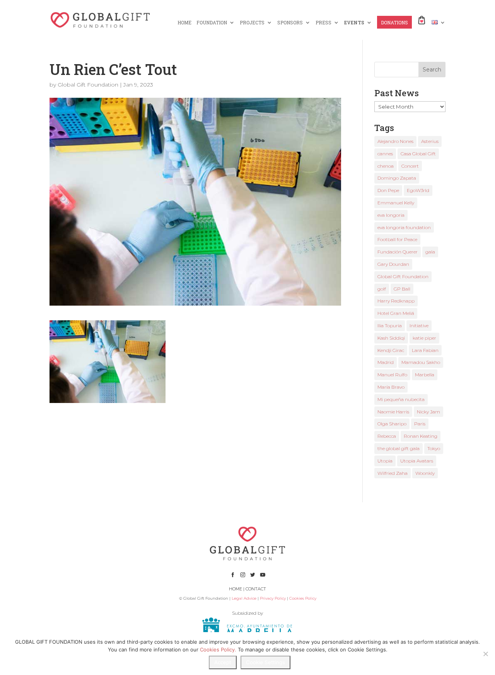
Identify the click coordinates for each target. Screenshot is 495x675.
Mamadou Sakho (420, 362)
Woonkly (425, 473)
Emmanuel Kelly (395, 203)
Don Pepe (388, 190)
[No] (485, 654)
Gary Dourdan (393, 264)
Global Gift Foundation (88, 84)
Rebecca (386, 436)
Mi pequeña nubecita (401, 399)
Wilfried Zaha (392, 473)
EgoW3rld (418, 190)
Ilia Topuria (389, 325)
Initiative (419, 325)
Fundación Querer (397, 252)
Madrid (385, 362)
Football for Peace (397, 239)
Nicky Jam (428, 412)
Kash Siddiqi (391, 338)
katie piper (424, 338)
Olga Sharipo (391, 424)
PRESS (323, 23)
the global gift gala (398, 448)
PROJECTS (252, 23)
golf (381, 289)
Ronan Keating (420, 436)
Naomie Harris (393, 412)
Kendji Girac (390, 350)
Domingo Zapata (396, 178)
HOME (184, 23)
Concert (410, 166)
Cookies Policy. (218, 649)
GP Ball (402, 289)
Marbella (424, 374)
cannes (385, 153)
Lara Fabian (425, 350)
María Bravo (391, 387)
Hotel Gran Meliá (395, 313)
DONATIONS (394, 23)
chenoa (385, 166)
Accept (222, 662)
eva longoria (391, 215)
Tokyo (433, 448)
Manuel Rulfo (392, 374)
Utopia (385, 461)
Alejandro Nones (395, 141)
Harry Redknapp (396, 301)
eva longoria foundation (404, 227)
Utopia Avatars (416, 461)
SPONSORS (290, 23)
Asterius (430, 141)
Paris (419, 424)
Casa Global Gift (418, 153)
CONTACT (256, 589)
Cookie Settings (265, 662)
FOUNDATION (211, 23)
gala (430, 252)
